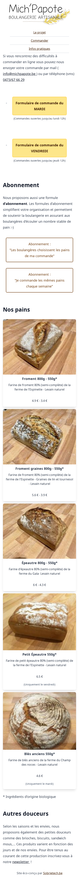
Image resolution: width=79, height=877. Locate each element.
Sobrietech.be (52, 873)
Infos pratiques (39, 49)
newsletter (21, 862)
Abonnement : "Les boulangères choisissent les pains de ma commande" (40, 250)
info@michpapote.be (19, 74)
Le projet (39, 32)
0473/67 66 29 (13, 79)
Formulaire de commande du (39, 106)
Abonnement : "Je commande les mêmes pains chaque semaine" (39, 280)
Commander (39, 41)
